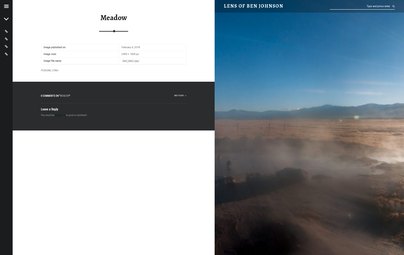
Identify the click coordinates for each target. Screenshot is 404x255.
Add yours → (180, 95)
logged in (60, 115)
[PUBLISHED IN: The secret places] (6, 19)
